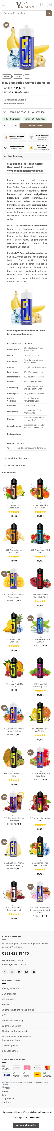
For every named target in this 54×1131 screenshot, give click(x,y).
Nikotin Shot (36, 389)
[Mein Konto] (42, 5)
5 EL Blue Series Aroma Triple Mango (14, 596)
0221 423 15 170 (15, 953)
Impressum (46, 1112)
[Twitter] (19, 972)
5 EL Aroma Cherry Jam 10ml (40, 819)
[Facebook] (5, 972)
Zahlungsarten (9, 994)
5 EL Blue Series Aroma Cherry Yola (14, 819)
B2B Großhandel (10, 1051)
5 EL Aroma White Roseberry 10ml (13, 909)
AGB (4, 1015)
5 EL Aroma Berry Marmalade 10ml (40, 596)
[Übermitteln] (49, 13)
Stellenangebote (10, 1045)
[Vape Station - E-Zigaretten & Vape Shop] (25, 5)
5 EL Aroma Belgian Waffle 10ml (40, 730)
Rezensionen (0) (16, 465)
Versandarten (8, 999)
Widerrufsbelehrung (11, 1026)
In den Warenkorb (35, 125)
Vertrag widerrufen (11, 988)
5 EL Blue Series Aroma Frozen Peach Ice (14, 730)
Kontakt (6, 1004)
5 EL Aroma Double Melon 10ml (14, 551)
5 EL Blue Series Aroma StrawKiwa (40, 774)
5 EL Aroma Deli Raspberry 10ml (40, 685)
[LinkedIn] (33, 972)
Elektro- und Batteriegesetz (15, 1031)
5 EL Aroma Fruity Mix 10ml (13, 685)
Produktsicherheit (17, 458)
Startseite (6, 76)
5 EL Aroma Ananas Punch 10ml (13, 640)
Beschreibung (15, 156)
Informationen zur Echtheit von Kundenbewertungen (17, 1038)
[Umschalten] (4, 112)
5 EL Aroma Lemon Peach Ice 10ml (40, 864)
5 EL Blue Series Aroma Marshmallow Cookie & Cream (40, 910)
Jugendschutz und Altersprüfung (18, 1010)
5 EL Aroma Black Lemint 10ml (13, 506)
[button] (3, 4)
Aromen (18, 76)
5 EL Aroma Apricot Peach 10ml (40, 506)
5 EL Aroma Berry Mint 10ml (40, 551)
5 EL (27, 76)
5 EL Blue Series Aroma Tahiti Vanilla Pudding (14, 864)
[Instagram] (12, 972)
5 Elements (28, 355)
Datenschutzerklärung (13, 1020)
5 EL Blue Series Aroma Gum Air (40, 640)
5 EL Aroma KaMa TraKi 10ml (14, 774)
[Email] (26, 972)
